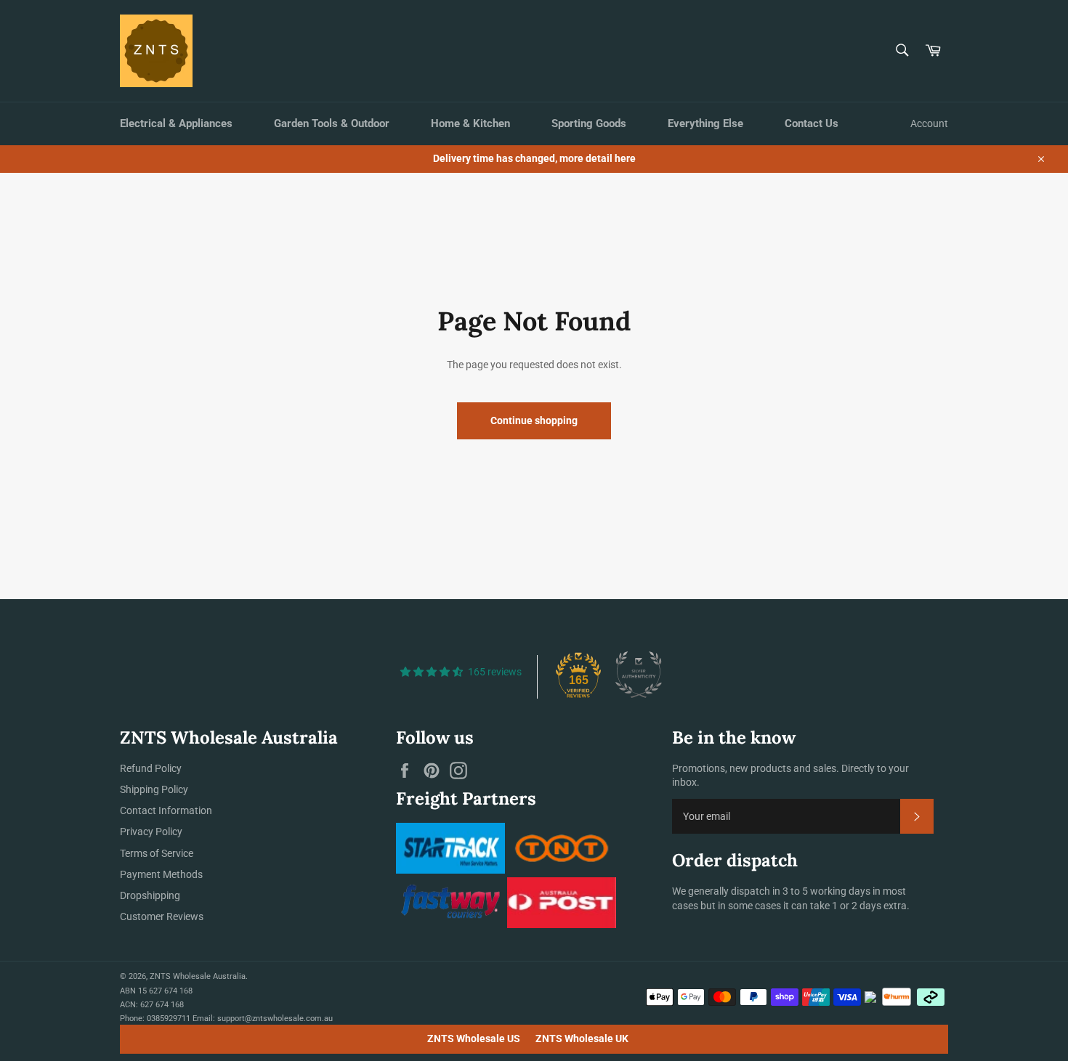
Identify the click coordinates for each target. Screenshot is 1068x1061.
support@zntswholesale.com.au (275, 1018)
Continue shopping (534, 420)
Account (929, 123)
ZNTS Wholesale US (473, 1038)
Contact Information (166, 810)
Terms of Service (156, 853)
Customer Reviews (161, 916)
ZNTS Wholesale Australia (198, 976)
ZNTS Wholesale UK (581, 1038)
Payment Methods (161, 874)
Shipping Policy (154, 789)
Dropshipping (150, 895)
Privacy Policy (151, 831)
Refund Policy (151, 768)
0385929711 (168, 1018)
